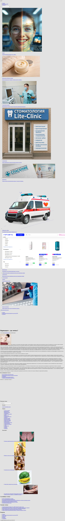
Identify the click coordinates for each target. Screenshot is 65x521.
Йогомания (4, 376)
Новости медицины (5, 306)
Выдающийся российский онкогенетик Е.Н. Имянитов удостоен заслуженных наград (16, 500)
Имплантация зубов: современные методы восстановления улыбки (13, 276)
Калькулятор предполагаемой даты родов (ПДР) (10, 313)
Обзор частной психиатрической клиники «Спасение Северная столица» (14, 510)
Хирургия (5, 428)
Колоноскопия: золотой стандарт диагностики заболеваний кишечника (13, 106)
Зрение (5, 414)
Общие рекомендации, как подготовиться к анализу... (11, 308)
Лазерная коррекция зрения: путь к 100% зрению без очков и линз (13, 506)
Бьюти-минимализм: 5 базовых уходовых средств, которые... (12, 79)
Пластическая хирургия (8, 422)
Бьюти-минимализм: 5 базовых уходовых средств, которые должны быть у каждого (15, 507)
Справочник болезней (7, 424)
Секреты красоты (7, 423)
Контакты (3, 314)
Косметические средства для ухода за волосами (10, 375)
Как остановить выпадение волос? (8, 374)
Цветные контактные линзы (6, 502)
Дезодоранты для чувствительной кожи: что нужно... (11, 271)
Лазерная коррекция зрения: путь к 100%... (9, 54)
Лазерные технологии (7, 416)
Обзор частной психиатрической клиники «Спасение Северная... (13, 181)
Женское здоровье (10, 78)
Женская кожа (4, 78)
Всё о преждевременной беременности (8, 499)
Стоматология (4, 274)
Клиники (3, 516)
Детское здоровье (7, 410)
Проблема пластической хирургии (7, 377)
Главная (3, 3)
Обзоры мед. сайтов (5, 230)
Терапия (3, 279)
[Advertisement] (32, 322)
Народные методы (7, 419)
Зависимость (4, 179)
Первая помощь (6, 421)
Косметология (4, 269)
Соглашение (4, 518)
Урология (5, 427)
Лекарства (6, 417)
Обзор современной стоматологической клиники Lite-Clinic (12, 162)
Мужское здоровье (7, 418)
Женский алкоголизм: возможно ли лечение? (9, 501)
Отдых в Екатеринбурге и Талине (7, 498)
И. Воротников (7, 332)
